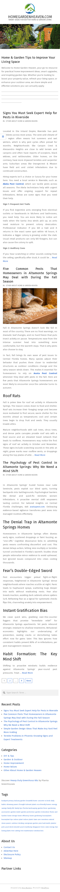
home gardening (36, 816)
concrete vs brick (44, 801)
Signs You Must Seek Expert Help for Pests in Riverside (31, 710)
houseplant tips (7, 819)
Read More (40, 455)
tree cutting (15, 831)
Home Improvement (14, 763)
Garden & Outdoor (13, 759)
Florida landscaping (30, 808)
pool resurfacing (26, 827)
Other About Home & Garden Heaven (21, 121)
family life (10, 808)
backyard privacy (7, 801)
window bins (38, 831)
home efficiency (23, 816)
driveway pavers (12, 804)
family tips (18, 808)
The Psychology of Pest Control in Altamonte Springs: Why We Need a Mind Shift (30, 467)
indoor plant (18, 819)
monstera (44, 819)
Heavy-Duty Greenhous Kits (24, 780)
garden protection (28, 812)
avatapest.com (37, 506)
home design (12, 816)
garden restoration (42, 812)
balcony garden (19, 801)
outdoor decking (18, 823)
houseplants (46, 816)
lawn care (37, 819)
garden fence (42, 808)
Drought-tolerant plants (27, 804)
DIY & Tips (9, 756)
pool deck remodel (12, 827)
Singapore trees (39, 827)
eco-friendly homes (44, 804)
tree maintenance (27, 831)
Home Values (10, 766)
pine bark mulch (44, 823)
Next (28, 680)
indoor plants (28, 819)
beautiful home (31, 801)
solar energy (49, 827)
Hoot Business (27, 888)
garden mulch (16, 812)
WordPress (45, 888)
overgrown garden (31, 823)
